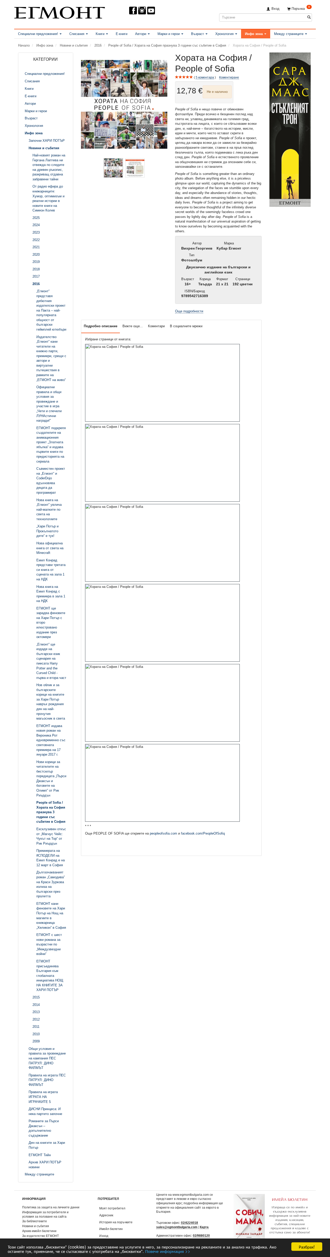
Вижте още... (132, 326)
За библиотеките (34, 1221)
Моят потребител (112, 1208)
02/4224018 (189, 1222)
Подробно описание (100, 326)
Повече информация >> (167, 1251)
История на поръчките (116, 1222)
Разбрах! (307, 1246)
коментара (205, 77)
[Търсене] (309, 17)
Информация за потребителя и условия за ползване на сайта (45, 1214)
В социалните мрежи (186, 326)
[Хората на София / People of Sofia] (124, 104)
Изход (103, 1235)
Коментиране (229, 77)
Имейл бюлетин (111, 1229)
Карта (204, 1227)
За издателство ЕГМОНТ (40, 1235)
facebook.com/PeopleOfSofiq (203, 833)
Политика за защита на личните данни (50, 1207)
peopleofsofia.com (163, 833)
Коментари (156, 326)
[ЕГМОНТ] (59, 11)
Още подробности (189, 311)
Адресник (106, 1215)
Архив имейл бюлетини (39, 1231)
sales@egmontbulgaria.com (176, 1227)
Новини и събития (35, 1226)
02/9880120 (201, 1235)
